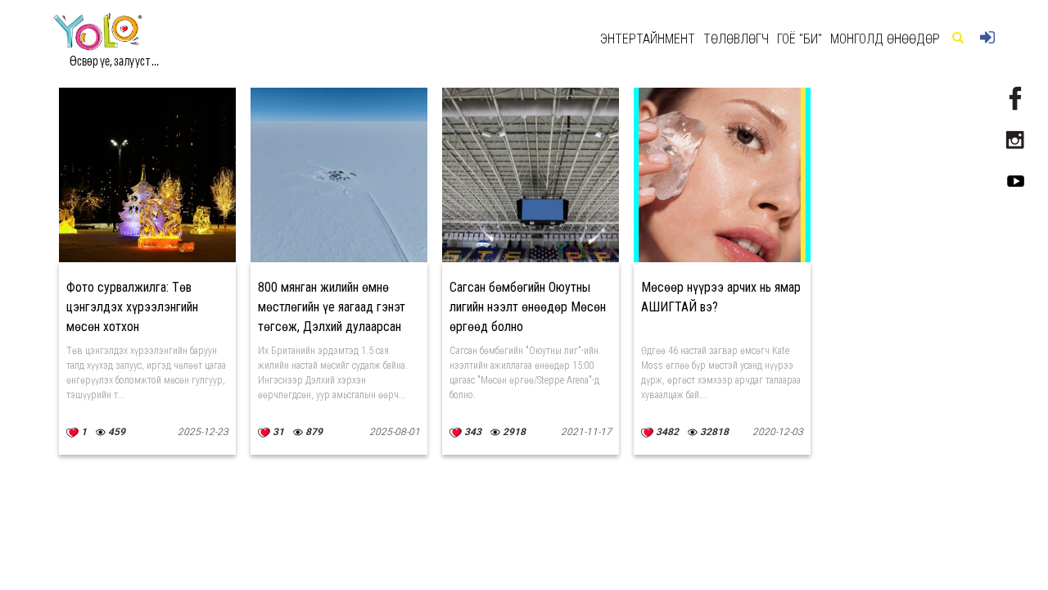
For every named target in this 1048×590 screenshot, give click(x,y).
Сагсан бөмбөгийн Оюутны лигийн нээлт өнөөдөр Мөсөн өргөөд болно (527, 306)
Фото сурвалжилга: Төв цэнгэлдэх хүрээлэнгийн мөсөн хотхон (132, 306)
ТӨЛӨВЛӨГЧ (736, 39)
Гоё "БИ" (799, 39)
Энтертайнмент (647, 39)
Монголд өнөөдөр (885, 39)
